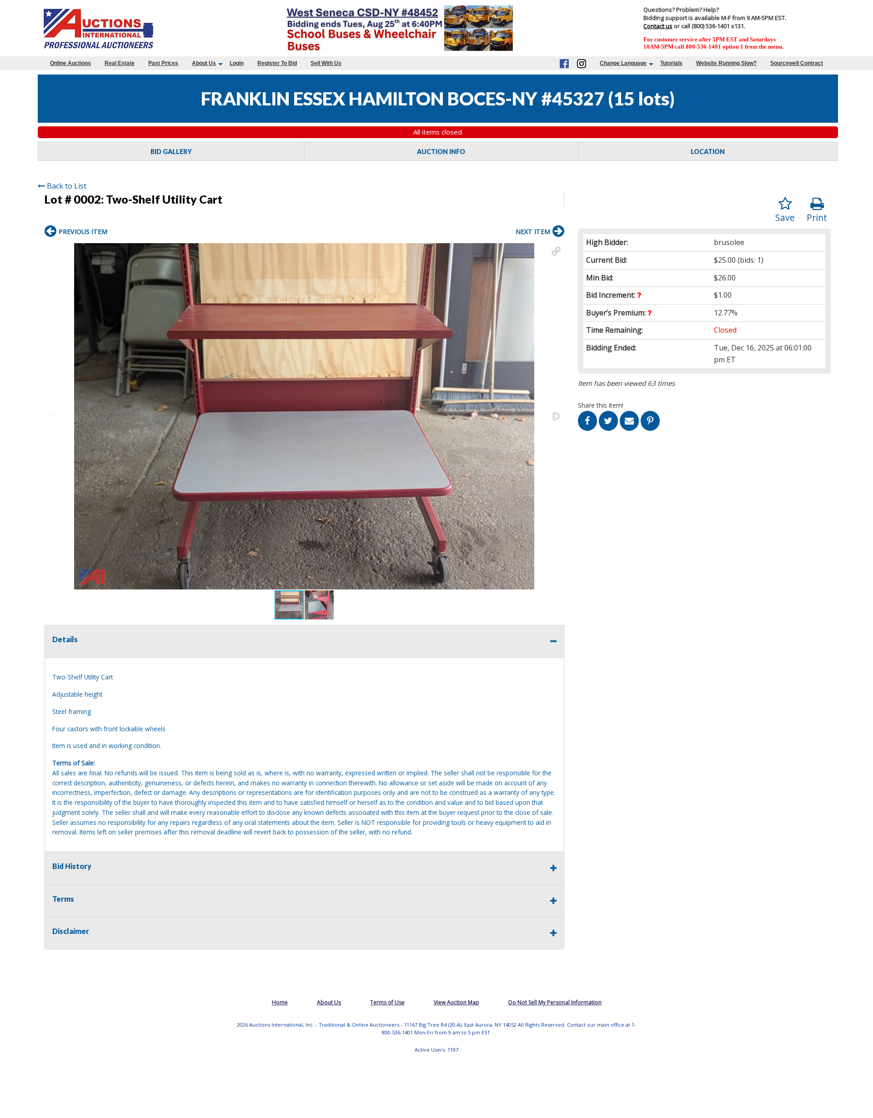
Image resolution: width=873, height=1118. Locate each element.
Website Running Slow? (726, 63)
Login (237, 63)
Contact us (657, 26)
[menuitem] (70, 63)
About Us (204, 63)
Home (280, 1002)
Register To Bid (277, 63)
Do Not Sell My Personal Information (555, 1002)
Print (817, 217)
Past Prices (163, 63)
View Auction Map (456, 1002)
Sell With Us (326, 63)
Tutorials (671, 63)
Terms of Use (387, 1002)
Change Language (623, 63)
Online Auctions (70, 63)
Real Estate (120, 63)
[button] (556, 251)
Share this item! (600, 405)
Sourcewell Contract (796, 63)
